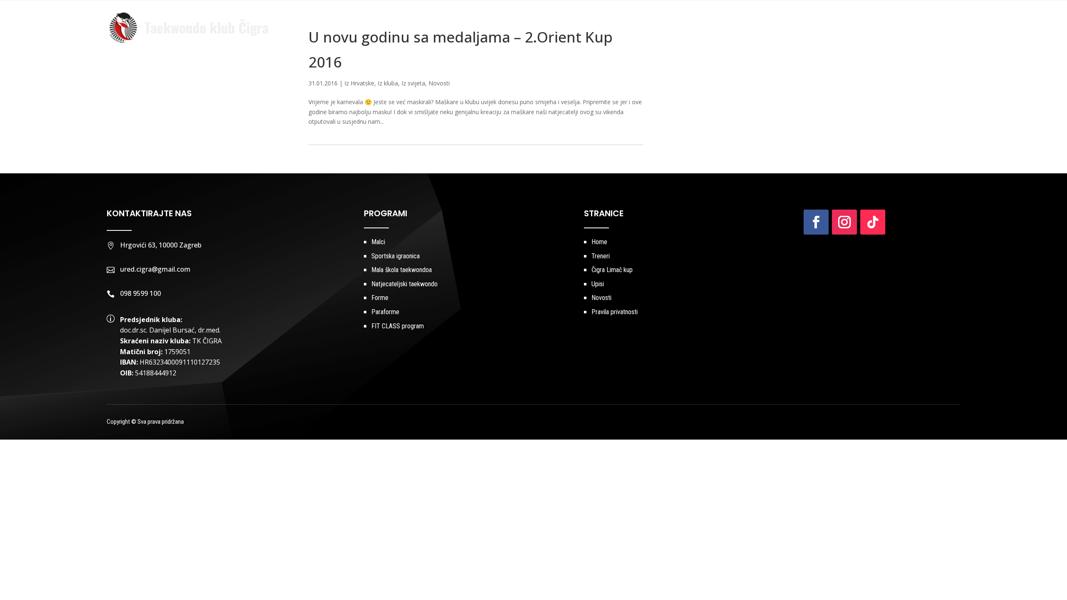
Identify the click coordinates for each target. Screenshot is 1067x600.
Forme (379, 298)
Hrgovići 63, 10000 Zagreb (160, 245)
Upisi (838, 27)
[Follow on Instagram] (844, 222)
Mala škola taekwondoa (401, 270)
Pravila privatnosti (614, 312)
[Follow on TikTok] (872, 222)
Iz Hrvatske (359, 83)
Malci (378, 242)
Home (580, 27)
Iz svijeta (413, 83)
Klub (605, 27)
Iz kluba (388, 83)
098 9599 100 (140, 293)
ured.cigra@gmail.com (155, 269)
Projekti (737, 27)
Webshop (945, 27)
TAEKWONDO (685, 27)
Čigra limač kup (795, 27)
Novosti (869, 27)
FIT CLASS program (397, 326)
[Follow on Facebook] (816, 222)
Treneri (643, 27)
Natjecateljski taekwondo (404, 284)
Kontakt (906, 27)
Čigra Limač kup (612, 270)
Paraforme (385, 312)
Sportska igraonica (395, 256)
